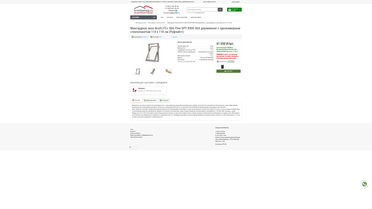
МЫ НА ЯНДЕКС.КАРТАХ (209, 2)
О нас (131, 129)
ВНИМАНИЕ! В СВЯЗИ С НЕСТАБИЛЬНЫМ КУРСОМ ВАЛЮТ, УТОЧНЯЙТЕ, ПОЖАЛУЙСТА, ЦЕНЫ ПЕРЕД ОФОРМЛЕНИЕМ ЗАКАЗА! (162, 2)
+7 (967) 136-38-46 (172, 6)
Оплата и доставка (135, 133)
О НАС (162, 17)
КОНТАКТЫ (170, 17)
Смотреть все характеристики (186, 61)
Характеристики (151, 100)
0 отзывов (174, 37)
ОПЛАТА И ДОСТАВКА (181, 17)
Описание (137, 100)
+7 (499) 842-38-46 (172, 8)
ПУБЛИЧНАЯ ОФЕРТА (196, 17)
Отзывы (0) (165, 100)
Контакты (132, 131)
